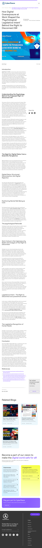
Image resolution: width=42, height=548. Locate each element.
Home (3, 7)
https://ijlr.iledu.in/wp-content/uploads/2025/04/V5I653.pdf (13, 373)
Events (29, 536)
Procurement (30, 528)
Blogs (10, 7)
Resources (6, 7)
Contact (29, 542)
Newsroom (29, 538)
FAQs (29, 534)
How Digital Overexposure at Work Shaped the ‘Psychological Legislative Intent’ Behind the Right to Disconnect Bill (25, 8)
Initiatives (29, 522)
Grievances (30, 545)
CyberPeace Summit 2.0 (32, 531)
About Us (29, 524)
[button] (39, 3)
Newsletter (29, 540)
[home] (8, 3)
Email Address (32, 385)
